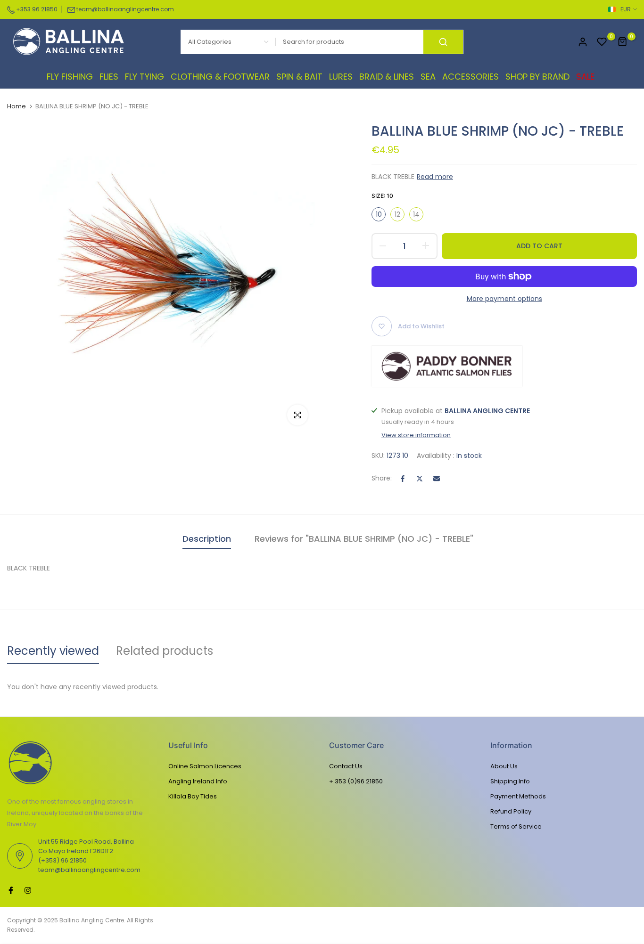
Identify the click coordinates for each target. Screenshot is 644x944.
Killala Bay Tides (192, 796)
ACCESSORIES (470, 76)
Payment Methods (518, 796)
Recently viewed (53, 651)
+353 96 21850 (36, 9)
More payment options (504, 298)
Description (206, 539)
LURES (341, 76)
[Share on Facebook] (402, 478)
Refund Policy (510, 811)
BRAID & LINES (386, 76)
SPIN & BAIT (299, 76)
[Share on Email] (436, 478)
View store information (416, 435)
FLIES (108, 76)
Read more (435, 176)
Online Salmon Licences (204, 766)
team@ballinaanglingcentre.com (125, 9)
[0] (602, 42)
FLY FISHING (70, 76)
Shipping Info (510, 781)
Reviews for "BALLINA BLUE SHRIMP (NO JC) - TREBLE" (364, 539)
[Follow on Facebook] (11, 890)
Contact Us (346, 766)
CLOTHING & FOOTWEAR (220, 76)
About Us (504, 766)
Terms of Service (516, 826)
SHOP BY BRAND (537, 76)
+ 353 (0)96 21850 (356, 781)
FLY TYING (144, 76)
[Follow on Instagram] (28, 890)
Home (16, 106)
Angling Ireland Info (197, 781)
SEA (428, 76)
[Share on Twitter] (419, 478)
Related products (164, 651)
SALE (585, 76)
